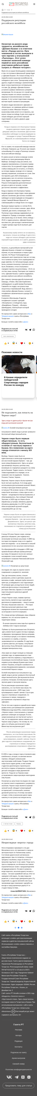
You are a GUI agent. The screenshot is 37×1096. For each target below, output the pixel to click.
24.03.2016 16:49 (7, 409)
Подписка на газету (19, 1052)
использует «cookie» (9, 938)
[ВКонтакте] (26, 329)
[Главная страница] (18, 4)
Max (29, 314)
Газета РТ (18, 1024)
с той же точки (7, 824)
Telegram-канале (8, 316)
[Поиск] (3, 4)
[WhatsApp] (33, 329)
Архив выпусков (18, 1058)
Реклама (18, 1030)
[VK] (9, 1077)
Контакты (18, 1047)
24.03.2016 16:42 (7, 839)
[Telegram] (30, 329)
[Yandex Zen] (28, 1077)
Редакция (18, 1041)
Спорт (8, 9)
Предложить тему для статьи (18, 1086)
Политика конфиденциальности (18, 1070)
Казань (19, 824)
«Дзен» (25, 322)
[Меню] (34, 4)
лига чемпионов (8, 336)
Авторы (18, 1035)
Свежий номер (19, 1064)
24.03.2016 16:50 (7, 17)
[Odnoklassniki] (23, 1077)
